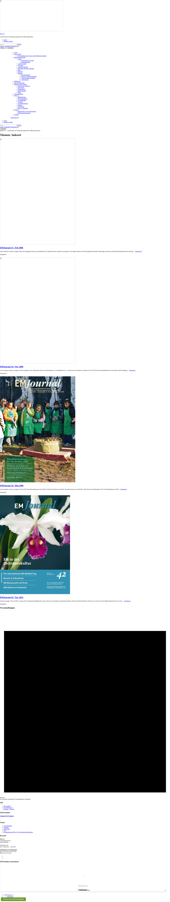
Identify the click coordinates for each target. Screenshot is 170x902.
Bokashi (20, 73)
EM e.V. (2, 34)
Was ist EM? (17, 54)
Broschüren (21, 87)
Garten (20, 59)
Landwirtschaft (22, 64)
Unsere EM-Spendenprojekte (13, 899)
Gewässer (20, 65)
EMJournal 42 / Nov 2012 (11, 597)
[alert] (85, 705)
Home (16, 52)
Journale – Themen (9, 809)
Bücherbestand (22, 91)
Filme (19, 92)
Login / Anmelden (5, 46)
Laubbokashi (25, 79)
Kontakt (16, 114)
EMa (19, 70)
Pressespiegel (21, 89)
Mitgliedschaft (22, 97)
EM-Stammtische (22, 99)
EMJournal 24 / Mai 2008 (11, 485)
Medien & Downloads (20, 84)
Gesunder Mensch (23, 67)
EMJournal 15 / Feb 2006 (11, 248)
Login (5, 40)
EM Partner (21, 106)
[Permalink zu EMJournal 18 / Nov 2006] (37, 363)
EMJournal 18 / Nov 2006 (11, 366)
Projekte (16, 110)
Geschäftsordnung (23, 103)
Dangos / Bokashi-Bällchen (29, 76)
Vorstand (20, 102)
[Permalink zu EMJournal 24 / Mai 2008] (37, 482)
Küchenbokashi (25, 75)
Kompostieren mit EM (27, 60)
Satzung (20, 105)
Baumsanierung (25, 62)
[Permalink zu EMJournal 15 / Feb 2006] (37, 244)
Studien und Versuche (24, 86)
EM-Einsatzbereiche (20, 57)
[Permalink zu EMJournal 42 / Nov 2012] (35, 593)
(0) (6, 48)
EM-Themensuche (19, 83)
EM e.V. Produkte (23, 108)
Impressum (10, 896)
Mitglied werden (8, 41)
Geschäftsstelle (22, 100)
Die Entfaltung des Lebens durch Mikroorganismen (32, 56)
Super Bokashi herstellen (28, 78)
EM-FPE (20, 71)
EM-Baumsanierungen (24, 113)
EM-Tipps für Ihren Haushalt (26, 68)
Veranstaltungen (18, 94)
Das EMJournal (8, 807)
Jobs (5, 830)
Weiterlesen (138, 251)
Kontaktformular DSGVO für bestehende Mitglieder (18, 832)
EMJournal (17, 81)
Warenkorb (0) (15, 46)
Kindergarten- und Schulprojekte (27, 111)
